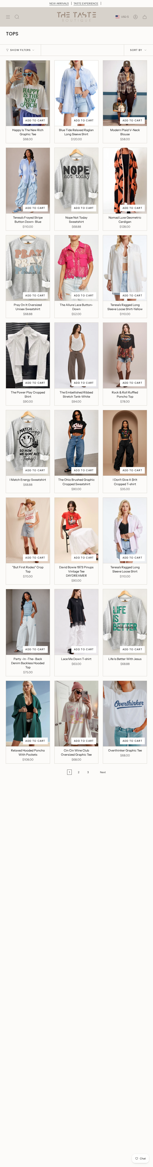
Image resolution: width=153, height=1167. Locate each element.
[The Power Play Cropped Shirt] (28, 355)
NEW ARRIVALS (59, 3)
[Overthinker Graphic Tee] (125, 714)
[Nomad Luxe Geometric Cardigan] (125, 180)
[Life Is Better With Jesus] (125, 622)
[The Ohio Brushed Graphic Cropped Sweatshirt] (76, 443)
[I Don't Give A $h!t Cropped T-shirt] (125, 443)
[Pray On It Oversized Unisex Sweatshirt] (28, 268)
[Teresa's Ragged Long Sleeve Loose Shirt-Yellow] (125, 268)
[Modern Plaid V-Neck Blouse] (125, 93)
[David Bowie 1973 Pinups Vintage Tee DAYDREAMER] (76, 530)
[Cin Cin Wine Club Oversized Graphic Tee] (76, 714)
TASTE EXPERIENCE (86, 3)
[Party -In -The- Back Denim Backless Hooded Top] (28, 622)
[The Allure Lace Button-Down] (76, 268)
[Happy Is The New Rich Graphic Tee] (28, 93)
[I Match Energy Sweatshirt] (28, 443)
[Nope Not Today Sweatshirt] (76, 180)
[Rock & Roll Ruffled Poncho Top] (125, 355)
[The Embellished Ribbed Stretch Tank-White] (76, 355)
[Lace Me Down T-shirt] (76, 622)
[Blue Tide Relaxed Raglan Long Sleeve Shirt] (76, 93)
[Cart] (144, 17)
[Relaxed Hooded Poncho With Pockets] (28, 713)
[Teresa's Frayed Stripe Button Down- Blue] (28, 180)
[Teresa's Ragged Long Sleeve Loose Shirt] (125, 530)
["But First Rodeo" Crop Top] (28, 530)
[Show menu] (8, 17)
